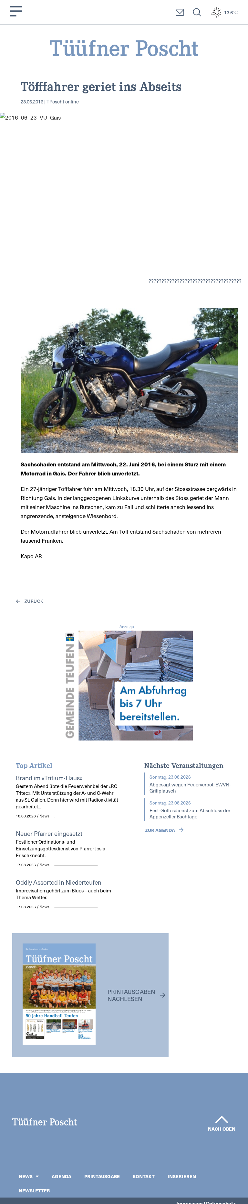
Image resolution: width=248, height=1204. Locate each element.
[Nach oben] (221, 1119)
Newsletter (34, 1190)
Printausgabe (102, 1176)
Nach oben (222, 1128)
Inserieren (182, 1176)
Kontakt (144, 1176)
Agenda (61, 1176)
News (26, 1176)
